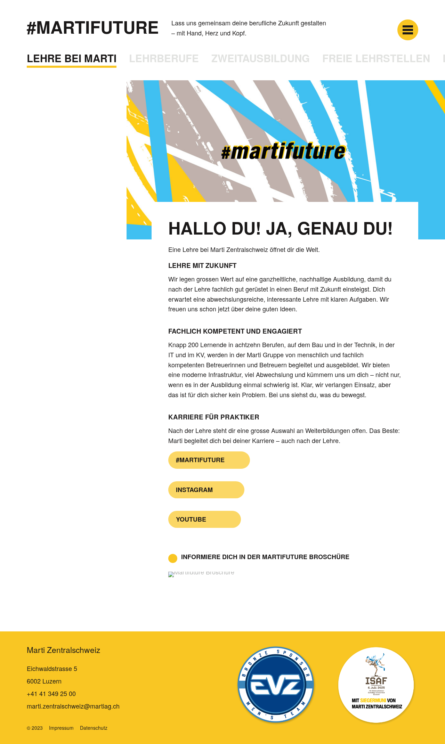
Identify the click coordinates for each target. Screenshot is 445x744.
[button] (407, 29)
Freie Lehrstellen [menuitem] (376, 58)
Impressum (61, 727)
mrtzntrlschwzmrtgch (73, 705)
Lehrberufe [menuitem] (164, 58)
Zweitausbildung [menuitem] (260, 58)
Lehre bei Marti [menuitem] (71, 58)
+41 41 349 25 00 (51, 693)
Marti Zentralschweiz (63, 649)
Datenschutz (93, 727)
